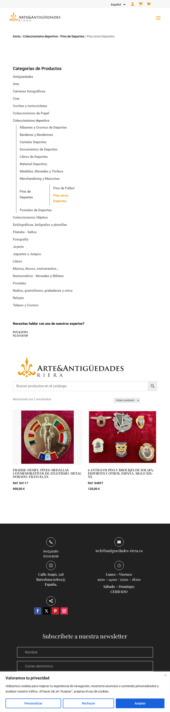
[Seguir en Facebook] (37, 610)
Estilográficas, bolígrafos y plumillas (40, 225)
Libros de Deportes (34, 157)
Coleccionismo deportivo (40, 36)
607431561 (20, 331)
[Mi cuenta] (132, 4)
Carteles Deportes (33, 142)
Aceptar (140, 703)
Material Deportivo (33, 164)
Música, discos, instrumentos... (36, 269)
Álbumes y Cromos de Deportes (43, 127)
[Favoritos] (149, 4)
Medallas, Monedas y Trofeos (41, 171)
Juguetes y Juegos (27, 254)
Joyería (18, 247)
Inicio (17, 36)
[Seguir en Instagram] (64, 610)
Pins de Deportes (72, 36)
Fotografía (20, 239)
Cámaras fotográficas (29, 91)
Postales (19, 283)
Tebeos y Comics (26, 305)
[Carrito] (141, 4)
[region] (85, 691)
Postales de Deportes (36, 210)
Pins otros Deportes (60, 198)
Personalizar (33, 703)
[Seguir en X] (46, 610)
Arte (16, 84)
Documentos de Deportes (39, 149)
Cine (16, 99)
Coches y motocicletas (30, 106)
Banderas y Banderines (36, 135)
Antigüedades (23, 77)
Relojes (18, 298)
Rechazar (88, 703)
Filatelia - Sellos (25, 232)
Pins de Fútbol (63, 188)
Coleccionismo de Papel (31, 113)
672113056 (20, 335)
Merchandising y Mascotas (40, 179)
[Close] (165, 675)
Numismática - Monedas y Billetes (38, 276)
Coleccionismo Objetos (30, 217)
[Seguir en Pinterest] (55, 610)
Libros (17, 261)
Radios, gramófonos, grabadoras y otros (43, 291)
